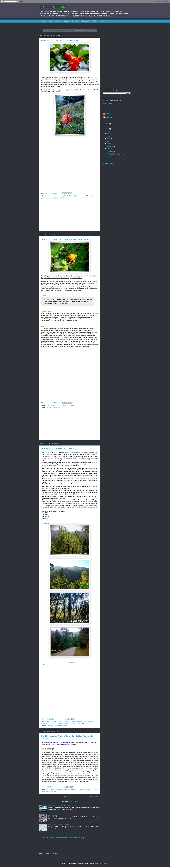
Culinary (56, 721)
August (109, 143)
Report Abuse (108, 163)
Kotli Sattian (87, 90)
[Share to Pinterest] (71, 193)
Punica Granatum (80, 196)
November (110, 151)
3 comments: (56, 193)
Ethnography (67, 721)
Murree (54, 723)
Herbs (81, 721)
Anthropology (49, 721)
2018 (107, 126)
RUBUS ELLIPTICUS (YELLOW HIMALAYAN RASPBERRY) (65, 239)
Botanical (48, 196)
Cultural (61, 721)
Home (43, 21)
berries (47, 405)
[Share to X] (67, 193)
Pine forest (65, 723)
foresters (82, 789)
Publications (85, 21)
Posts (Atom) (74, 801)
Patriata (59, 723)
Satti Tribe (72, 723)
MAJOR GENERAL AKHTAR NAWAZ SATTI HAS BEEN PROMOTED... (115, 155)
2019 (107, 129)
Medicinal (48, 723)
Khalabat (86, 721)
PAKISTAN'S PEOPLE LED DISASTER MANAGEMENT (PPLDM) (61, 838)
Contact (102, 21)
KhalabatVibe (46, 523)
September (110, 146)
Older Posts (94, 796)
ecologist (48, 789)
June (108, 138)
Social (82, 723)
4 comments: (56, 402)
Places (58, 21)
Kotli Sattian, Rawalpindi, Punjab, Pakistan (59, 198)
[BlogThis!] (65, 193)
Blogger (105, 863)
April (108, 136)
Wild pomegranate (91, 196)
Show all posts (79, 30)
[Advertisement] (70, 215)
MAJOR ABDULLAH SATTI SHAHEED (59, 806)
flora (62, 196)
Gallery (66, 21)
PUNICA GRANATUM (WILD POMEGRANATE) (60, 40)
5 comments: (59, 719)
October (109, 148)
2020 (107, 131)
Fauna (73, 721)
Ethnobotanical (56, 196)
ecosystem (54, 789)
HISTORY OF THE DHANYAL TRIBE (58, 824)
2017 (107, 124)
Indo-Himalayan (89, 789)
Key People (75, 21)
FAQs (95, 21)
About (50, 21)
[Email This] (63, 193)
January (109, 133)
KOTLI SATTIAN (52, 7)
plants (66, 405)
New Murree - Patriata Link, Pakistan (57, 725)
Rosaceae (71, 405)
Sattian (78, 723)
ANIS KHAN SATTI (53, 815)
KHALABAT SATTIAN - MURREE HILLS (57, 448)
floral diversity (75, 789)
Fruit (65, 196)
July (108, 141)
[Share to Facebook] (69, 193)
